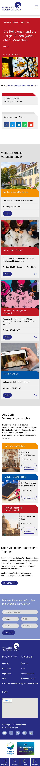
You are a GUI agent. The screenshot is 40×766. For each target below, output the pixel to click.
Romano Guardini (28, 678)
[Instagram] (18, 733)
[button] (36, 7)
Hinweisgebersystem (29, 683)
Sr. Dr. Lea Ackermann (15, 85)
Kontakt (5, 663)
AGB (4, 678)
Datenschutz (7, 668)
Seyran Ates (32, 85)
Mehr (7, 213)
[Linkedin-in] (24, 733)
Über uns (24, 663)
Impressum (6, 673)
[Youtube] (4, 733)
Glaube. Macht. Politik (15, 476)
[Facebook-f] (11, 733)
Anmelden (9, 632)
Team (23, 668)
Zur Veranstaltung (29, 466)
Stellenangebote (27, 673)
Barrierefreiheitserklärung (12, 683)
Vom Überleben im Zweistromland (13, 508)
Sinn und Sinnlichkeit (15, 445)
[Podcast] (31, 733)
